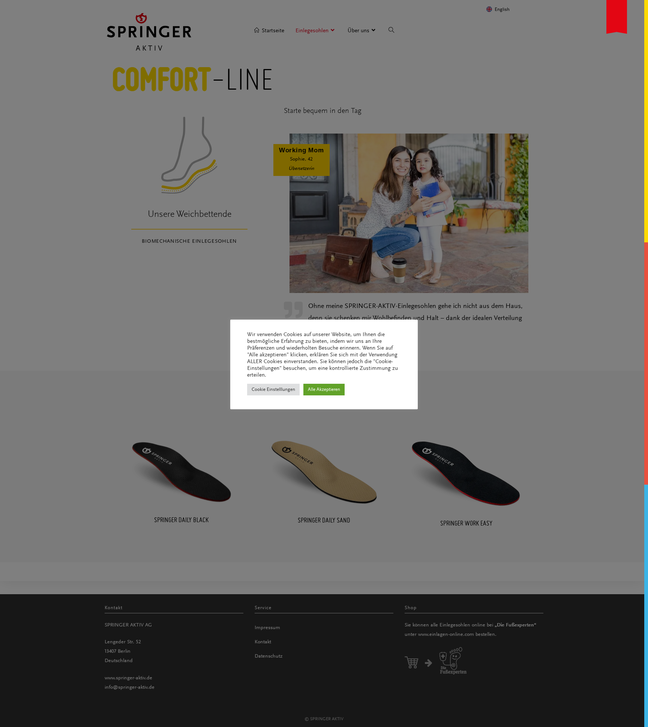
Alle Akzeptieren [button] (324, 389)
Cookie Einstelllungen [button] (273, 389)
